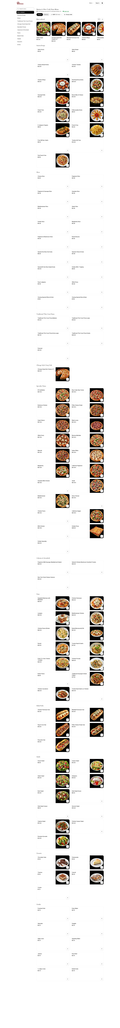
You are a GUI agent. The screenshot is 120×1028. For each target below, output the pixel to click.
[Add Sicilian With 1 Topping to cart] (102, 277)
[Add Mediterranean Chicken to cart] (102, 623)
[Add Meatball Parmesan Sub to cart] (79, 34)
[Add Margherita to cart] (68, 476)
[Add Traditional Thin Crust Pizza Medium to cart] (68, 328)
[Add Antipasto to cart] (102, 786)
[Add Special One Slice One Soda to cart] (68, 262)
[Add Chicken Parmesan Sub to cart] (68, 720)
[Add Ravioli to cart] (68, 654)
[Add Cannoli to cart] (102, 882)
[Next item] (102, 19)
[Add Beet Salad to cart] (68, 801)
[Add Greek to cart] (102, 491)
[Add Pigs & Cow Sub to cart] (68, 735)
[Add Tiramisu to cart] (68, 882)
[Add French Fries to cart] (102, 135)
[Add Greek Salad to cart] (49, 34)
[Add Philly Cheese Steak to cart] (102, 415)
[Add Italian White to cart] (102, 461)
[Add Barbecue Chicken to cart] (68, 415)
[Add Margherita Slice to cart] (102, 232)
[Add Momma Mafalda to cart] (102, 445)
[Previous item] (99, 19)
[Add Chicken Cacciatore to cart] (68, 699)
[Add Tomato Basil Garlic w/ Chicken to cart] (102, 699)
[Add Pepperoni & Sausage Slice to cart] (68, 201)
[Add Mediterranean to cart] (68, 506)
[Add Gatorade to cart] (68, 934)
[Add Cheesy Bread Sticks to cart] (68, 75)
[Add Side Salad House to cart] (102, 801)
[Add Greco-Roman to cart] (102, 506)
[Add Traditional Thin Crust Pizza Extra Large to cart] (68, 343)
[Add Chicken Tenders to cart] (102, 75)
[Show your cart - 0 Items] (102, 3)
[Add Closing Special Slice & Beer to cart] (102, 307)
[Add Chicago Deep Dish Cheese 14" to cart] (64, 34)
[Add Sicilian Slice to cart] (68, 232)
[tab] (39, 14)
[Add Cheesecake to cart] (102, 867)
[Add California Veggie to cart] (102, 521)
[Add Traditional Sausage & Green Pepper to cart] (102, 684)
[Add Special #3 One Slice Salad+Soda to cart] (68, 277)
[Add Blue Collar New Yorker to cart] (102, 400)
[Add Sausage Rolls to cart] (68, 105)
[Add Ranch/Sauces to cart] (102, 247)
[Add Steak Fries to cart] (68, 120)
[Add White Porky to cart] (68, 445)
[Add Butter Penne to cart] (68, 684)
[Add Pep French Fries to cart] (68, 165)
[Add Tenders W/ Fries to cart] (102, 150)
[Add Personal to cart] (68, 358)
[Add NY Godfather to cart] (68, 400)
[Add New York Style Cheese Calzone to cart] (68, 587)
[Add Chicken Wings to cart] (94, 34)
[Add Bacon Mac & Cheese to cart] (102, 105)
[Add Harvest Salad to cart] (102, 816)
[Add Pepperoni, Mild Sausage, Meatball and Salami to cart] (68, 572)
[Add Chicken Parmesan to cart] (102, 608)
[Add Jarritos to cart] (68, 964)
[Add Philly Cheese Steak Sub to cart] (102, 735)
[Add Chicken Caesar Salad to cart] (102, 831)
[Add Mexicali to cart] (68, 461)
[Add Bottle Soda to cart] (102, 979)
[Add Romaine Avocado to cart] (68, 846)
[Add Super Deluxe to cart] (68, 430)
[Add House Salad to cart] (68, 771)
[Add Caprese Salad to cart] (68, 831)
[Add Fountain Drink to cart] (68, 918)
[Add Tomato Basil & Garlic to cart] (102, 654)
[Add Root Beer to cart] (102, 964)
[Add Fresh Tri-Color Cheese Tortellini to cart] (68, 669)
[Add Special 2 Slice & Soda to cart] (102, 262)
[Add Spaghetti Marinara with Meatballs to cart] (68, 608)
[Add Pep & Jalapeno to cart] (68, 292)
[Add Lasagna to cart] (68, 623)
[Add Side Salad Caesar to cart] (68, 816)
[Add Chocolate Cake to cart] (68, 867)
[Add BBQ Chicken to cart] (68, 536)
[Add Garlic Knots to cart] (68, 60)
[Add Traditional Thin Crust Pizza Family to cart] (102, 343)
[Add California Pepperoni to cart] (102, 476)
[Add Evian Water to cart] (102, 918)
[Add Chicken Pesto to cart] (68, 521)
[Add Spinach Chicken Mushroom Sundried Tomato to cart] (102, 572)
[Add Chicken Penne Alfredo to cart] (68, 638)
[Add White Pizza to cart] (102, 292)
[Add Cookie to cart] (68, 898)
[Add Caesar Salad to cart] (102, 771)
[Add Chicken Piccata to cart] (102, 669)
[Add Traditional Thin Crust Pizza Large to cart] (102, 328)
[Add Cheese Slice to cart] (68, 186)
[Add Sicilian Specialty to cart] (68, 551)
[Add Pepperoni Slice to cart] (102, 186)
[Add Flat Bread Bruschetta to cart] (102, 90)
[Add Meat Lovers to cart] (102, 430)
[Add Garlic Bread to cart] (102, 60)
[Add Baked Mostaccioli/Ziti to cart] (102, 638)
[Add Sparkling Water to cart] (102, 949)
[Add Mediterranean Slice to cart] (68, 217)
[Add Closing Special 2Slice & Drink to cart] (68, 307)
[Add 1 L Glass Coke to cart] (68, 979)
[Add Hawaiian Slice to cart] (102, 201)
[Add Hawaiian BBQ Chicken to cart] (68, 491)
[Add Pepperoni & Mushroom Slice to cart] (68, 247)
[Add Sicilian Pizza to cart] (102, 536)
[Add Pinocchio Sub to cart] (68, 750)
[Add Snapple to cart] (102, 934)
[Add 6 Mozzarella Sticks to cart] (102, 120)
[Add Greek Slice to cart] (102, 217)
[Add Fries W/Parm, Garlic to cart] (68, 150)
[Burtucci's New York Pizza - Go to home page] (20, 3)
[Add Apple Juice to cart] (68, 949)
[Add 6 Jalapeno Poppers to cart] (68, 135)
